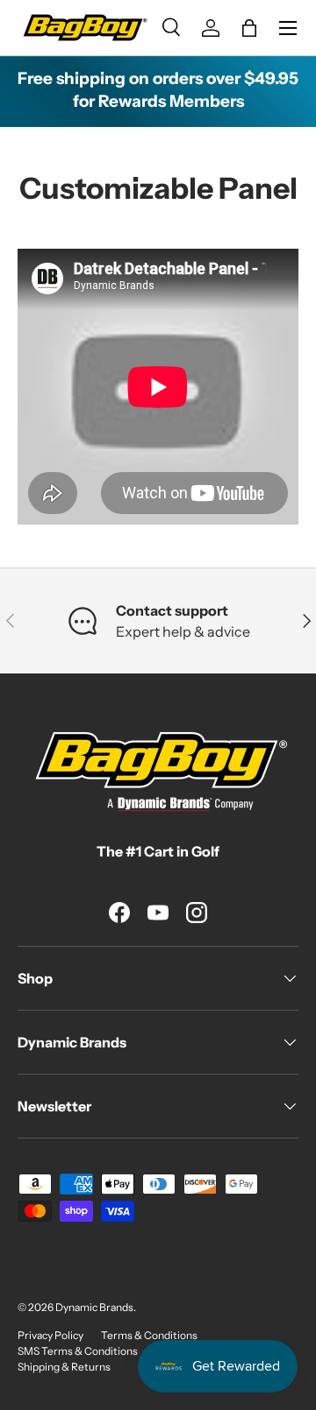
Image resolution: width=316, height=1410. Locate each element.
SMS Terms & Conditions (78, 1350)
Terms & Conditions (149, 1335)
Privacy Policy (50, 1335)
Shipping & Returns (64, 1366)
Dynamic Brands (94, 1307)
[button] (249, 28)
